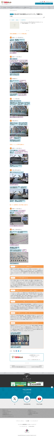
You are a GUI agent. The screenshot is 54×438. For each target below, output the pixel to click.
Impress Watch (31, 426)
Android (4, 7)
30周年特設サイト (6, 413)
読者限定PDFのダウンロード (7, 414)
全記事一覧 (30, 414)
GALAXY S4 (23, 19)
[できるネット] (1, 7)
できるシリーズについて (7, 411)
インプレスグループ (34, 420)
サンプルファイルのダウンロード (8, 416)
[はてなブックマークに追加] (18, 351)
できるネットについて (50, 1)
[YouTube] (44, 1)
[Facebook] (42, 1)
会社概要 (27, 420)
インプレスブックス (23, 426)
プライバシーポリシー (20, 420)
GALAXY (8, 7)
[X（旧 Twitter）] (40, 1)
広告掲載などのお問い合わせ (33, 413)
